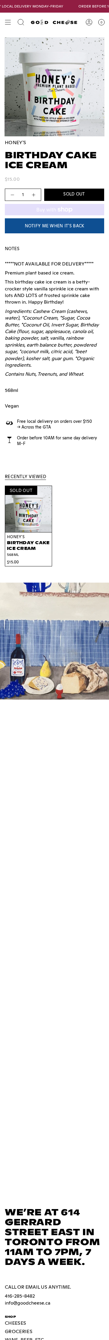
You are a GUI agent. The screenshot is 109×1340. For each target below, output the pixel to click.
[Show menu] (8, 22)
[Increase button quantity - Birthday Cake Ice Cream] (34, 195)
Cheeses (15, 1323)
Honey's (15, 142)
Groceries (18, 1331)
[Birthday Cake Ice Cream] (28, 509)
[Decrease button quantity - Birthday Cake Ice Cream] (12, 195)
